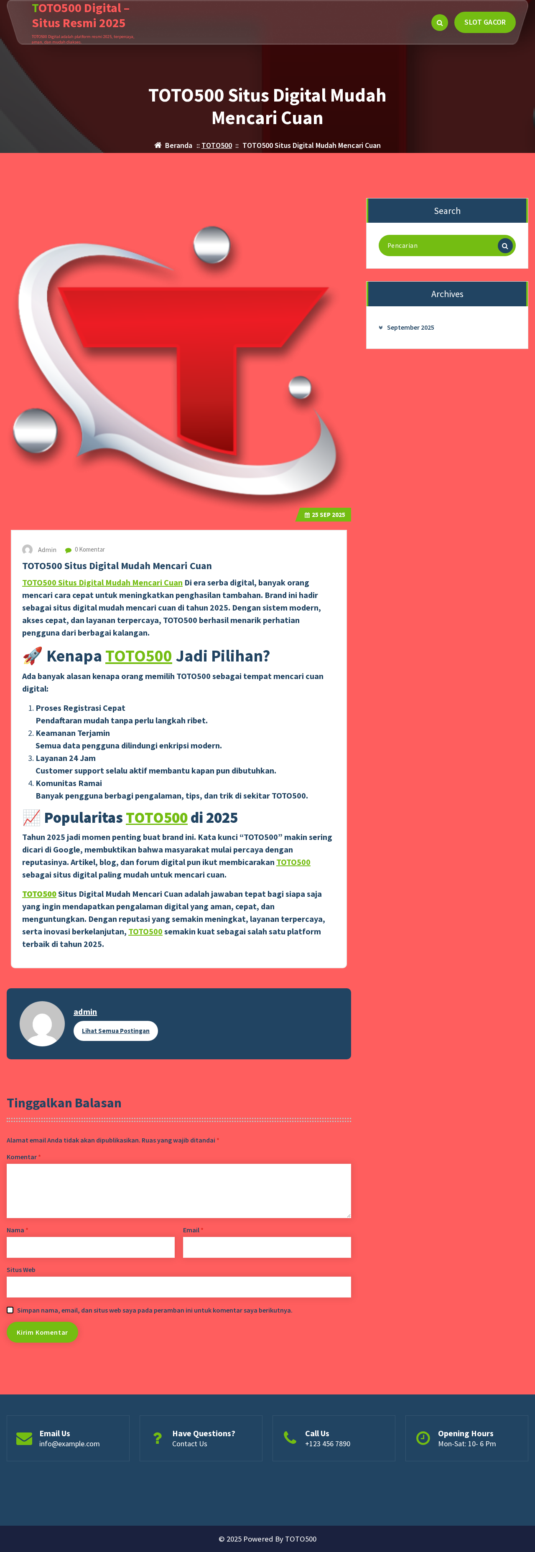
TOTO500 (216, 145)
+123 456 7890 (327, 1443)
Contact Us (189, 1443)
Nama (17, 1230)
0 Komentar (89, 549)
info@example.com (69, 1443)
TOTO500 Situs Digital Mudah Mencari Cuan (102, 582)
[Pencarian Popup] (439, 22)
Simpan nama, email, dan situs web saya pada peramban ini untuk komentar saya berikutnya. (155, 1310)
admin (85, 1011)
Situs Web (21, 1269)
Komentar (24, 1157)
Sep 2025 (328, 515)
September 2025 (410, 327)
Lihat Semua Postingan (116, 1031)
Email (193, 1230)
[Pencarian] (505, 245)
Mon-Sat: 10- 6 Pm (467, 1443)
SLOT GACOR (485, 22)
